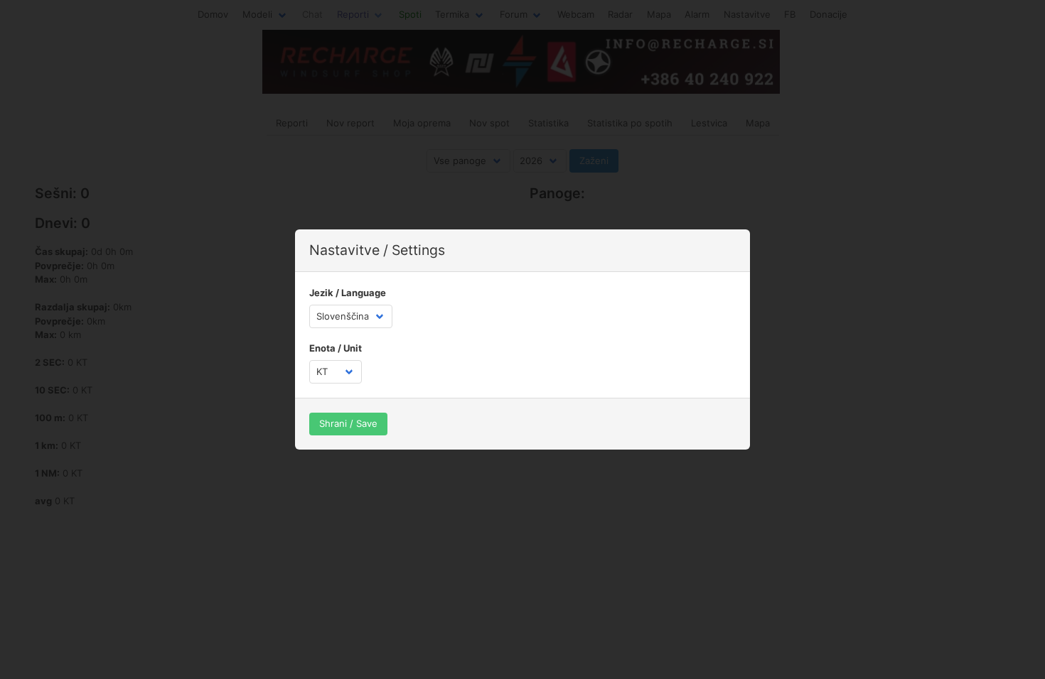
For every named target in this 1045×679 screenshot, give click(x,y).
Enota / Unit (335, 348)
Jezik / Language (347, 292)
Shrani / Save (348, 423)
